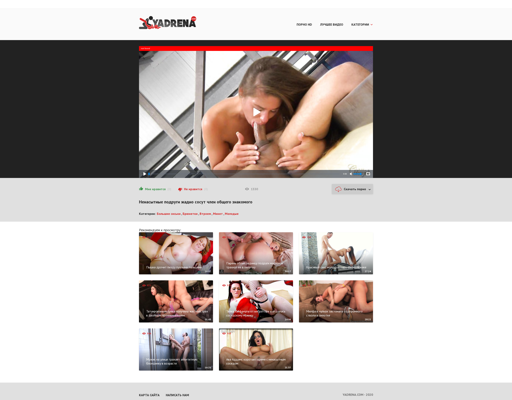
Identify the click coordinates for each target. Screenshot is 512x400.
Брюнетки (190, 214)
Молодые (232, 214)
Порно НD (304, 24)
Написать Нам (177, 395)
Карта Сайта (149, 395)
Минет (218, 214)
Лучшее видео (331, 24)
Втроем (205, 214)
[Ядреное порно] (167, 23)
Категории (360, 24)
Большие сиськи (169, 214)
